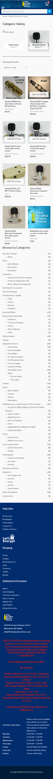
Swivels (11, 451)
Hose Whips (12, 353)
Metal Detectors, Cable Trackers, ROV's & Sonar (22, 404)
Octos (5, 434)
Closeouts (12, 319)
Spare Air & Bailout (10, 492)
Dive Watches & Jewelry (12, 295)
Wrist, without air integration (19, 284)
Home (5, 16)
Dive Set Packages (10, 291)
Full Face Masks (9, 336)
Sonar (10, 424)
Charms (11, 302)
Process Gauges (14, 363)
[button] (3, 8)
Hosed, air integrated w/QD (18, 281)
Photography (8, 455)
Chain (10, 299)
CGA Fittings (13, 347)
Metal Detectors (14, 417)
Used (10, 332)
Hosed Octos (13, 437)
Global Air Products (10, 344)
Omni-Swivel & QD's (10, 444)
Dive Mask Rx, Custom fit (12, 288)
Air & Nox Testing (10, 254)
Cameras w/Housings (16, 458)
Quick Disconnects (15, 447)
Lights (5, 387)
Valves (10, 373)
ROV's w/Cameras (15, 420)
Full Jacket (12, 270)
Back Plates (12, 267)
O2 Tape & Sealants (15, 357)
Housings (11, 461)
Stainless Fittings (14, 366)
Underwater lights (15, 430)
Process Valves (16, 376)
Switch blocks (13, 488)
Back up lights (13, 390)
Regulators (7, 472)
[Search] (49, 11)
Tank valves (14, 380)
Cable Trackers (13, 414)
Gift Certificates (14, 329)
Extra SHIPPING (9, 312)
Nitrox (10, 257)
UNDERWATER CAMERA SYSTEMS (22, 427)
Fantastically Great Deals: (13, 316)
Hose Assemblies (14, 350)
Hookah (6, 383)
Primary (11, 397)
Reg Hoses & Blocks (10, 468)
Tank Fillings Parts (15, 370)
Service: (11, 485)
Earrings (11, 305)
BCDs (5, 261)
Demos (10, 326)
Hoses (10, 482)
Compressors (8, 496)
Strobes (11, 464)
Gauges (6, 340)
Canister (11, 394)
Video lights (12, 400)
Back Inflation (13, 264)
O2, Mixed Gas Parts (16, 360)
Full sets (11, 478)
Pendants (11, 308)
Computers (7, 274)
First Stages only (14, 475)
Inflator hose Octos (15, 440)
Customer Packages (16, 322)
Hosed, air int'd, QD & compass (20, 277)
